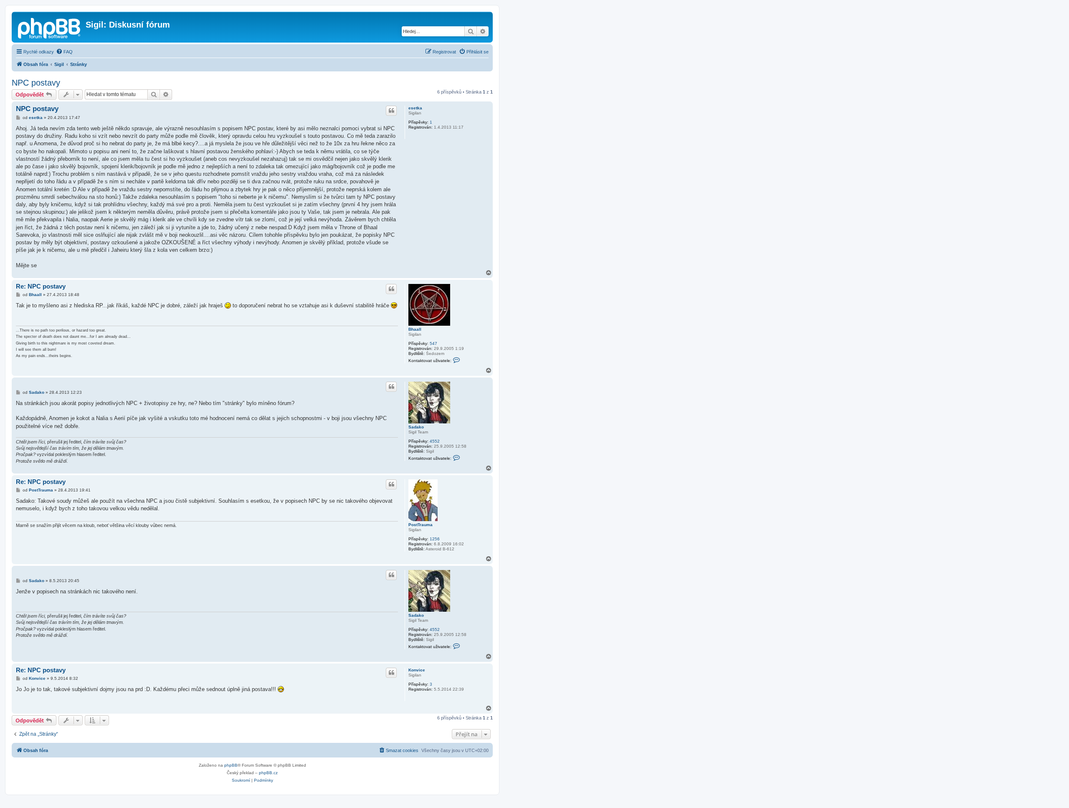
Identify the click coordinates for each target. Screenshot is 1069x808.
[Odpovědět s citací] (391, 111)
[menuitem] (64, 52)
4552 (435, 441)
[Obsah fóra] (50, 27)
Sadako (416, 427)
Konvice (416, 670)
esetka (415, 108)
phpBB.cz (268, 772)
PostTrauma (420, 524)
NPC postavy (36, 82)
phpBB (231, 765)
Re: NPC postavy (41, 286)
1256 (435, 539)
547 (433, 343)
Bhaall (414, 329)
